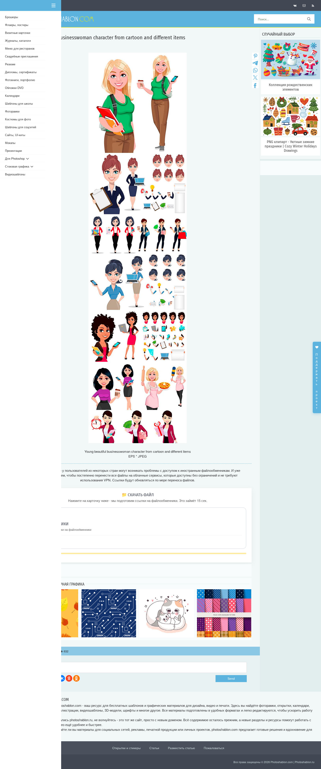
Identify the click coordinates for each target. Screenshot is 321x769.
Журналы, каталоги (18, 40)
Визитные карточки (17, 33)
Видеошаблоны (15, 174)
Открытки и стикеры (126, 748)
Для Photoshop (15, 158)
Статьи (154, 748)
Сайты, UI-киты (15, 135)
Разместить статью (181, 748)
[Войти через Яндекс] (69, 678)
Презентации (13, 151)
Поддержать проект (317, 378)
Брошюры (11, 17)
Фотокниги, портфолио (20, 80)
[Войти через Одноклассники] (76, 678)
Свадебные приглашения (21, 56)
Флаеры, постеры (16, 25)
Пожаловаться (214, 748)
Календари (12, 95)
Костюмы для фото (18, 119)
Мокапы (10, 143)
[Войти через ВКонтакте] (61, 678)
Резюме (10, 64)
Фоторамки (12, 111)
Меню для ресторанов (20, 48)
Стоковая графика (18, 166)
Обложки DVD (14, 88)
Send (231, 678)
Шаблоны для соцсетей (20, 127)
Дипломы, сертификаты (20, 72)
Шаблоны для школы (19, 103)
